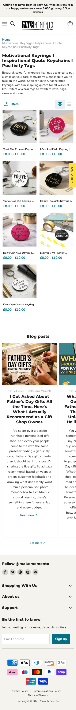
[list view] (69, 104)
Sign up (61, 639)
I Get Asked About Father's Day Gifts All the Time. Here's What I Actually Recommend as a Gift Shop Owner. (30, 409)
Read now (27, 515)
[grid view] (60, 104)
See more (36, 543)
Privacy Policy (19, 691)
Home (6, 39)
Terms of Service (38, 695)
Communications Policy (47, 691)
